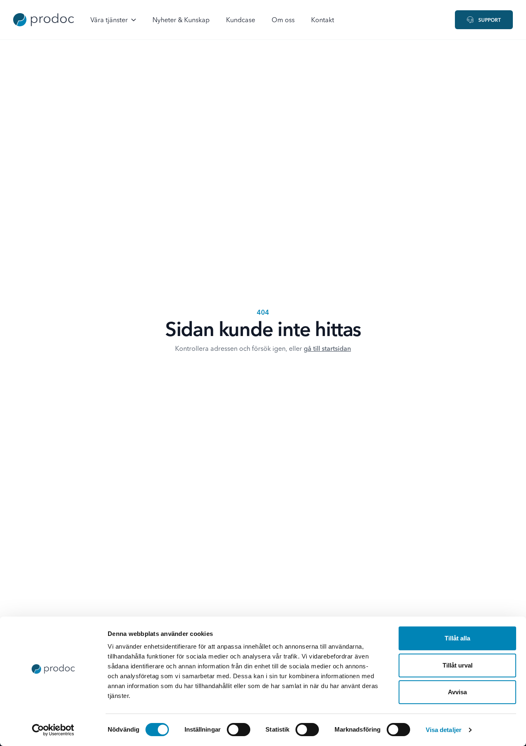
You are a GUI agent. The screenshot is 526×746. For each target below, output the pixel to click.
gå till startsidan (327, 349)
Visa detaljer (443, 729)
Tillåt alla (457, 638)
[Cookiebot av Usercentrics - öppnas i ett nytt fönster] (53, 730)
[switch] (238, 729)
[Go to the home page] (43, 19)
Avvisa (457, 691)
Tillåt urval (458, 665)
